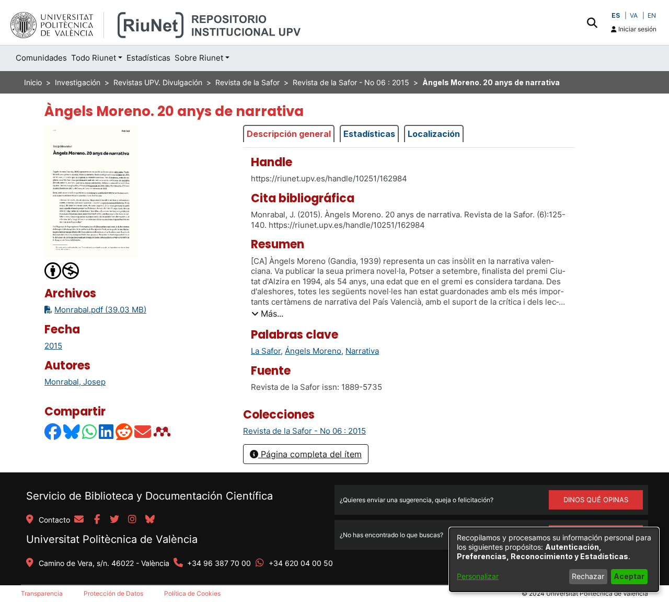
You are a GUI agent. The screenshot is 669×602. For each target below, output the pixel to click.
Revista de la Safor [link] (247, 82)
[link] (304, 431)
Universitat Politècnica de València (112, 539)
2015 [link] (53, 346)
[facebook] (97, 520)
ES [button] (616, 15)
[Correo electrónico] (143, 431)
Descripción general (289, 134)
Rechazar (588, 576)
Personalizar (478, 576)
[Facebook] (53, 431)
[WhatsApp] (90, 431)
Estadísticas (369, 134)
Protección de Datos (113, 593)
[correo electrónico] (79, 520)
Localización (434, 134)
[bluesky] (150, 520)
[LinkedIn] (106, 431)
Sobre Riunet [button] (199, 58)
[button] (591, 22)
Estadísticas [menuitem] (148, 58)
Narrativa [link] (362, 351)
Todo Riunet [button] (93, 58)
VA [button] (634, 15)
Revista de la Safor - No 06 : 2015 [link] (351, 82)
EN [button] (652, 15)
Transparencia (42, 593)
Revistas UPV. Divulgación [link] (157, 82)
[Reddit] (124, 431)
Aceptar (629, 576)
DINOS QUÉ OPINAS (595, 499)
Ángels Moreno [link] (313, 351)
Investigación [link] (77, 82)
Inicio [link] (33, 82)
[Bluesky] (72, 431)
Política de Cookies (192, 593)
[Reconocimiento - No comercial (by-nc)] (62, 270)
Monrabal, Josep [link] (75, 382)
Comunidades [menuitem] (41, 58)
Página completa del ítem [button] (310, 454)
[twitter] (114, 520)
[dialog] (554, 560)
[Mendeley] (163, 431)
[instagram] (132, 520)
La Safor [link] (266, 351)
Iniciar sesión (636, 29)
